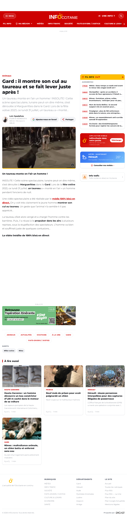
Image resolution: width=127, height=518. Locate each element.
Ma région (24, 23)
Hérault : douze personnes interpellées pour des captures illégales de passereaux (105, 396)
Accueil (108, 484)
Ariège (79, 504)
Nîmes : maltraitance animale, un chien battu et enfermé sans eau (21, 448)
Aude (78, 490)
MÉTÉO (40, 24)
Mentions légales (112, 504)
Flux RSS (108, 490)
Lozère (79, 497)
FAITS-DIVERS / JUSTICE (88, 24)
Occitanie (42, 335)
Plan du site (110, 497)
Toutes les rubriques (113, 487)
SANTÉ (47, 504)
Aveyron (79, 501)
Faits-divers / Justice (38, 340)
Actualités (26, 335)
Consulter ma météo (104, 165)
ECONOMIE (49, 501)
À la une (56, 335)
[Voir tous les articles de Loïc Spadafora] (5, 119)
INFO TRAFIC (54, 24)
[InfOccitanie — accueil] (63, 16)
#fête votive (9, 351)
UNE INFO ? (106, 15)
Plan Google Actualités (115, 501)
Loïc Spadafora (16, 116)
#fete (21, 351)
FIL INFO (7, 24)
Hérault (79, 487)
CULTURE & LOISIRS (113, 24)
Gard (68, 335)
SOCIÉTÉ (68, 24)
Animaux (6, 76)
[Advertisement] (63, 50)
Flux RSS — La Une (113, 494)
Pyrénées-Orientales (85, 494)
